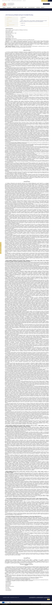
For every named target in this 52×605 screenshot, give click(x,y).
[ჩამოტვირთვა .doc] (0, 251)
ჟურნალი (42, 7)
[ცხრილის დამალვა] (0, 247)
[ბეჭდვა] (0, 253)
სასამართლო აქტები (20, 7)
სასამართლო (9, 7)
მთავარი (4, 7)
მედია (25, 7)
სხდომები (14, 7)
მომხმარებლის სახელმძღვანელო (16, 0)
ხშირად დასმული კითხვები (6, 0)
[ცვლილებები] (0, 245)
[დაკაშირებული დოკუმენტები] (0, 244)
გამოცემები (38, 7)
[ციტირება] (0, 250)
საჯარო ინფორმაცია (31, 7)
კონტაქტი (24, 0)
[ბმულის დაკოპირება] (0, 248)
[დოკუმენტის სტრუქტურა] (0, 242)
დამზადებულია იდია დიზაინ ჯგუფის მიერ (45, 604)
